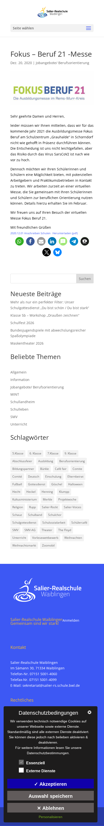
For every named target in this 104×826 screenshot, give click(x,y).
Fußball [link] (17, 484)
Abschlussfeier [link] (22, 461)
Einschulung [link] (53, 476)
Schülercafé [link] (79, 522)
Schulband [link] (35, 515)
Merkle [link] (47, 499)
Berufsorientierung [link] (72, 461)
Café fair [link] (61, 469)
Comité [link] (17, 476)
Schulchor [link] (54, 515)
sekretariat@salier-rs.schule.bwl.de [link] (51, 685)
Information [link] (20, 379)
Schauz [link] (17, 515)
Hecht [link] (16, 492)
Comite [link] (77, 469)
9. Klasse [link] (70, 453)
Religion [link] (17, 507)
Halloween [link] (75, 484)
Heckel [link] (31, 492)
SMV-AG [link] (30, 530)
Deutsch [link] (33, 476)
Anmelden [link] (71, 620)
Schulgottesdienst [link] (24, 522)
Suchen (85, 278)
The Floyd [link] (64, 530)
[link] (52, 11)
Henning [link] (47, 492)
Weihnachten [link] (73, 538)
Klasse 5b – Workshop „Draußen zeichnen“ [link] (44, 315)
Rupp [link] (32, 507)
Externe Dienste (40, 771)
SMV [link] (13, 416)
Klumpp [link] (64, 492)
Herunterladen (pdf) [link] (65, 233)
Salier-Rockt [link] (50, 507)
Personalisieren (50, 817)
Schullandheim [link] (22, 402)
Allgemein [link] (18, 372)
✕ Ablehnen (50, 808)
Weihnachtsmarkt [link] (24, 545)
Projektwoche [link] (67, 499)
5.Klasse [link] (17, 453)
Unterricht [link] (18, 424)
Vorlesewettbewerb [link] (45, 538)
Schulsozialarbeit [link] (53, 522)
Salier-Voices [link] (72, 507)
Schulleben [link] (19, 409)
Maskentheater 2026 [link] (27, 343)
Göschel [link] (56, 484)
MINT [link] (14, 394)
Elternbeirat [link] (75, 476)
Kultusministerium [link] (24, 499)
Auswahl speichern (51, 796)
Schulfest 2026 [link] (22, 322)
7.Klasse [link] (53, 453)
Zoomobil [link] (48, 545)
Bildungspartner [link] (23, 469)
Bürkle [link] (44, 469)
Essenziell (35, 763)
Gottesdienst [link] (36, 484)
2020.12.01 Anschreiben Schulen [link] (30, 233)
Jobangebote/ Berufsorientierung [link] (62, 62)
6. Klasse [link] (35, 453)
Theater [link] (47, 530)
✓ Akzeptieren (50, 784)
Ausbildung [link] (45, 461)
